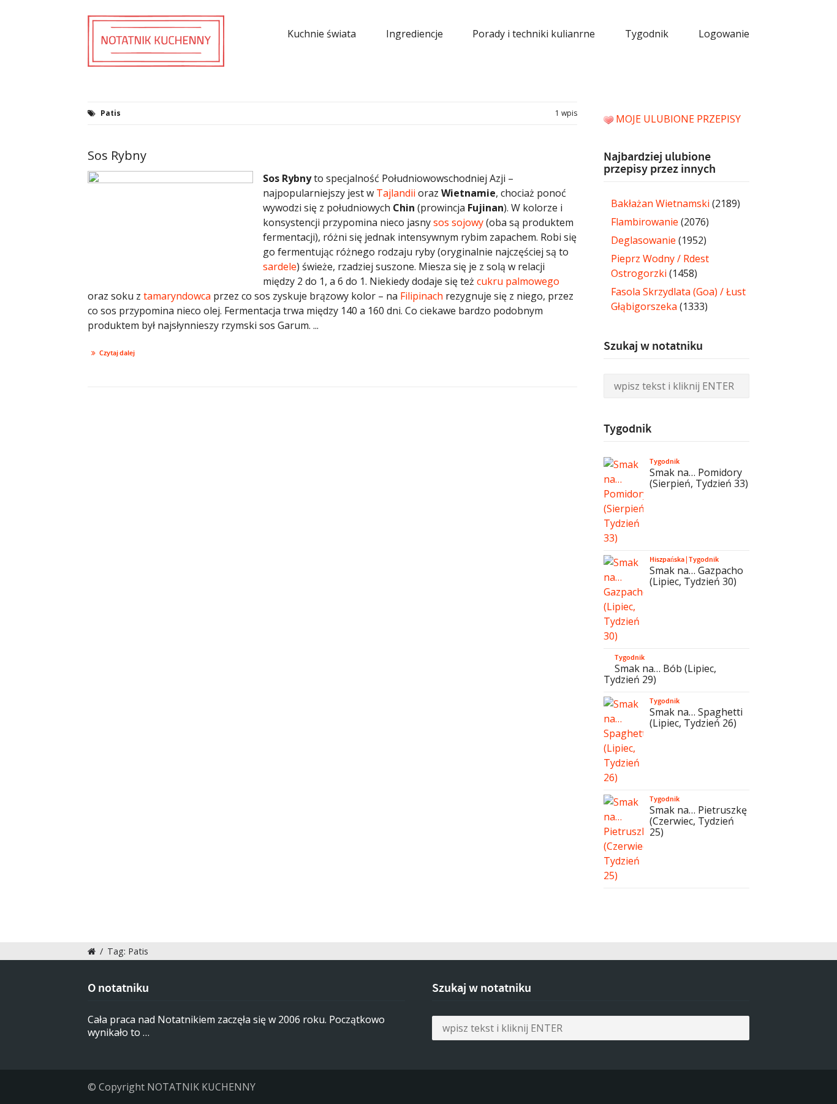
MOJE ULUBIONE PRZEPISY (678, 119)
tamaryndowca (177, 296)
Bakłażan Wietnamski (660, 203)
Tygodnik (646, 33)
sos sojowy (458, 222)
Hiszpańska (667, 559)
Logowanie (724, 33)
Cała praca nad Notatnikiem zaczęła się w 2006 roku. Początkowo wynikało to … (236, 1026)
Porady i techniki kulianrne (533, 33)
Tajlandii (395, 193)
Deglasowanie (643, 240)
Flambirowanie (644, 222)
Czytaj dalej (117, 353)
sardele (280, 266)
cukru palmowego (518, 281)
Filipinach (421, 296)
